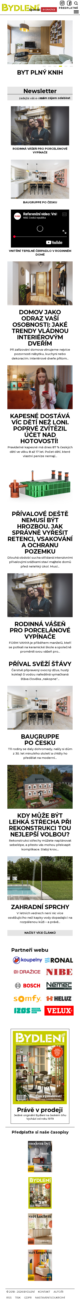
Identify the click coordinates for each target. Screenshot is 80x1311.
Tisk (18, 1297)
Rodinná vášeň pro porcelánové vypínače (40, 150)
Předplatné (68, 7)
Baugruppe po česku (40, 75)
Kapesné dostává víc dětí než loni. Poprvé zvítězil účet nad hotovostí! (40, 428)
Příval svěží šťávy (40, 664)
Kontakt (44, 1291)
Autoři (58, 1291)
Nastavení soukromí (50, 1297)
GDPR (28, 1297)
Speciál (34, 10)
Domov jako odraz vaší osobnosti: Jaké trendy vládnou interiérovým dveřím (40, 328)
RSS (9, 1297)
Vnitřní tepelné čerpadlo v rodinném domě (40, 252)
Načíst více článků (40, 933)
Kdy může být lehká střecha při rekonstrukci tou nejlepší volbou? (40, 825)
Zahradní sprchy (40, 907)
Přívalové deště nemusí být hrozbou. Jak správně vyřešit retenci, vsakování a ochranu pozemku (40, 532)
